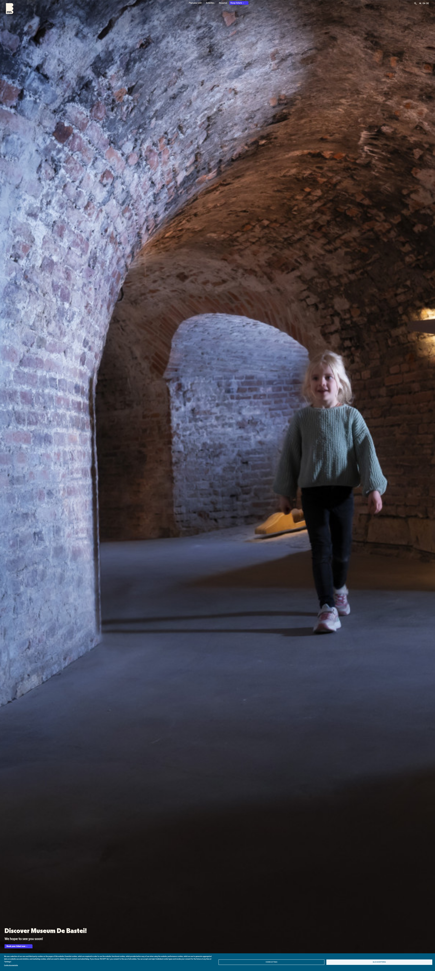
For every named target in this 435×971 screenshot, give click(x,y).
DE (427, 3)
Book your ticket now (16, 946)
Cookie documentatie (11, 965)
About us (223, 3)
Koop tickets (237, 3)
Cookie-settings (271, 962)
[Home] (7, 7)
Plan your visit (195, 3)
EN (424, 3)
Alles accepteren (379, 962)
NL (420, 3)
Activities (210, 3)
